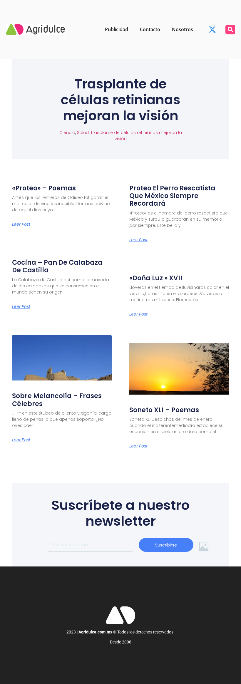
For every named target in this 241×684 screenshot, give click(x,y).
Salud (83, 132)
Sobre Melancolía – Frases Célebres (57, 399)
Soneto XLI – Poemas (164, 410)
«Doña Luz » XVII (155, 278)
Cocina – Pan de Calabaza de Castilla (57, 266)
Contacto (150, 29)
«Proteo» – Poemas (44, 188)
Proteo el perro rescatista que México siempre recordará (172, 196)
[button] (230, 29)
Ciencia (67, 132)
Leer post (21, 224)
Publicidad (116, 29)
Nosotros (182, 29)
